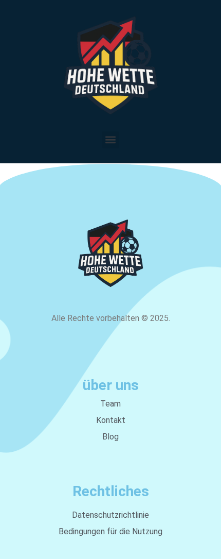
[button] (110, 139)
